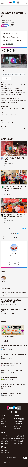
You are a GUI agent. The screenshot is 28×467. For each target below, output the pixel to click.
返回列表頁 (14, 237)
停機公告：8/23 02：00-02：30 (11, 370)
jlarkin (3, 281)
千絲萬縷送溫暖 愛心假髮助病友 (11, 363)
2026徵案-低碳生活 (19, 436)
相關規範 (3, 421)
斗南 (10, 40)
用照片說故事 (4, 443)
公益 (16, 40)
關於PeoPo (4, 419)
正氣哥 (5, 395)
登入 (18, 233)
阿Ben (4, 388)
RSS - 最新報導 (5, 450)
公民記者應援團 (18, 424)
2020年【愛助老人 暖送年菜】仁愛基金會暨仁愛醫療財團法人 (15, 187)
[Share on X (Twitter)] (8, 50)
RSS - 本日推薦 (5, 453)
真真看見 (5, 379)
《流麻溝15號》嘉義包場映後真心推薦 (13, 293)
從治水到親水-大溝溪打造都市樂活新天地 (13, 355)
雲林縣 (11, 33)
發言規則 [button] (24, 229)
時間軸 (3, 424)
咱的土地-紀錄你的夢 (6, 441)
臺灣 (7, 33)
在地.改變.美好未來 (19, 441)
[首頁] (14, 3)
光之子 (5, 358)
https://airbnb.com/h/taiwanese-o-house (12, 123)
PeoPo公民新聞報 (19, 419)
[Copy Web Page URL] (14, 50)
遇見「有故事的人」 (19, 443)
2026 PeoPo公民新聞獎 (7, 438)
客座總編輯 (17, 429)
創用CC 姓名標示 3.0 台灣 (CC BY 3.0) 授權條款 (9, 44)
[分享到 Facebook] (5, 50)
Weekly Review (5, 426)
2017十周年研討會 (19, 438)
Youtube (16, 412)
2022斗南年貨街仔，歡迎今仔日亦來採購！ (15, 159)
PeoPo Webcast (18, 421)
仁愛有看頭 (6, 190)
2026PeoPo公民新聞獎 (8, 336)
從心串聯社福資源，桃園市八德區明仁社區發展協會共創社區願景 (14, 216)
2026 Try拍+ (4, 436)
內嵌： (4, 70)
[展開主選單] (2, 2)
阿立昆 (5, 162)
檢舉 (12, 25)
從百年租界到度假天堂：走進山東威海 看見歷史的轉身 (13, 385)
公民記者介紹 (17, 426)
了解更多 (14, 263)
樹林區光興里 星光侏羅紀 (9, 377)
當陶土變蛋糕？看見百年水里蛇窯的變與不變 (14, 346)
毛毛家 (5, 349)
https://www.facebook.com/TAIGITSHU (12, 109)
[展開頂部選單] (25, 2)
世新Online (6, 365)
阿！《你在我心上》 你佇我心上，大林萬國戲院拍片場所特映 (13, 301)
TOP (25, 458)
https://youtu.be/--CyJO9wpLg (10, 88)
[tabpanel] (14, 234)
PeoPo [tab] (11, 229)
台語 (7, 40)
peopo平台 (6, 372)
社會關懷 (9, 37)
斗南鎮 (15, 33)
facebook (11, 412)
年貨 (13, 40)
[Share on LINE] (11, 50)
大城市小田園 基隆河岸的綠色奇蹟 (12, 393)
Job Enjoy (6, 218)
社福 (19, 40)
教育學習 (15, 37)
